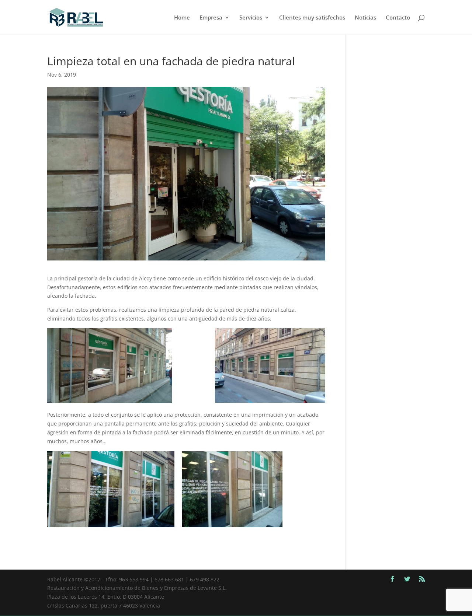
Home (182, 18)
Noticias (365, 18)
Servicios (250, 18)
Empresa (210, 18)
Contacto (398, 18)
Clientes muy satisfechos (312, 18)
